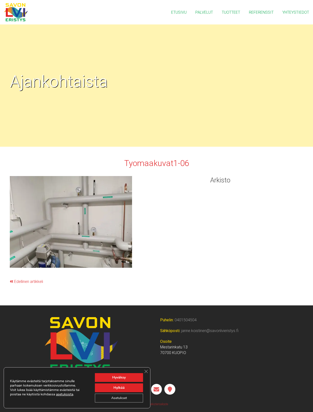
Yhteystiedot (295, 12)
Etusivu (179, 12)
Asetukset (119, 398)
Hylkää (119, 387)
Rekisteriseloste (158, 404)
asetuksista (64, 394)
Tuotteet (231, 12)
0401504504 (186, 320)
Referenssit (261, 12)
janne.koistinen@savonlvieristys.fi (209, 330)
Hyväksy (119, 377)
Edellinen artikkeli (28, 281)
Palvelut (204, 12)
